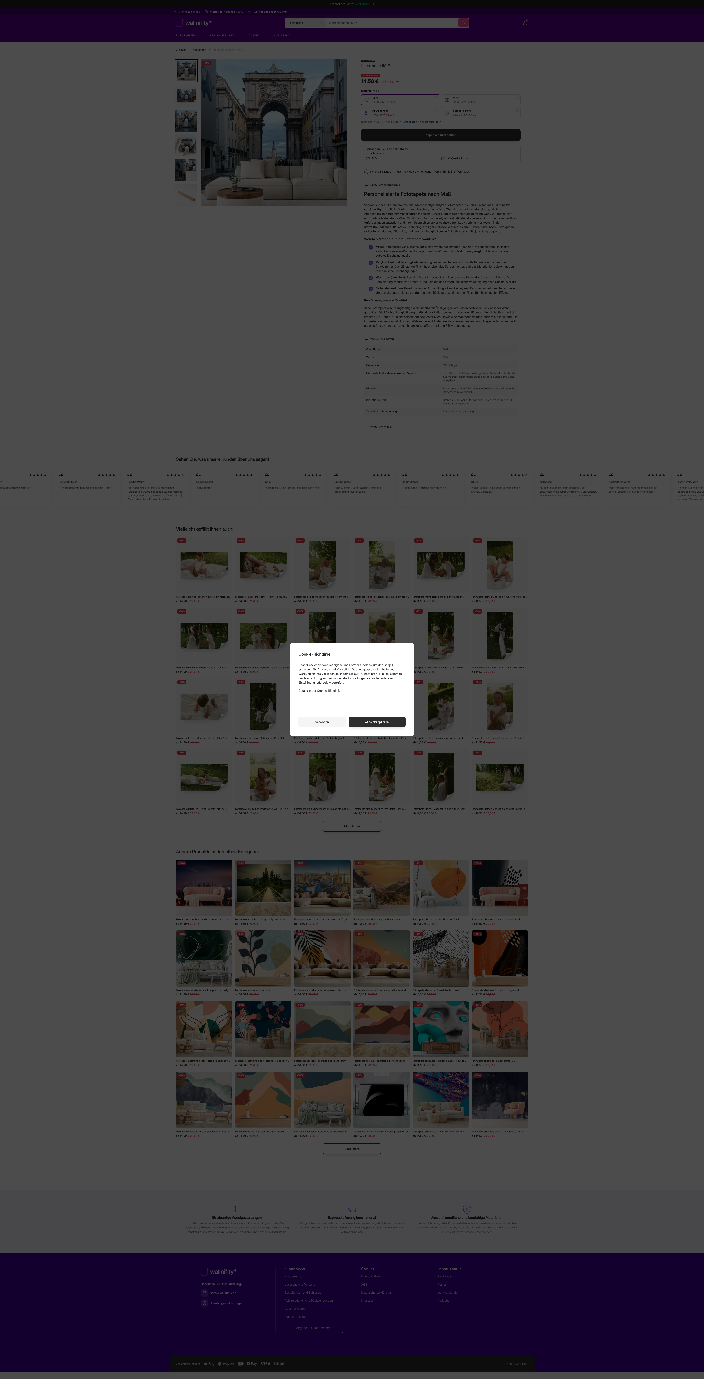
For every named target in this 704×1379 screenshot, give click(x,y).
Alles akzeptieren (377, 722)
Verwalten (322, 722)
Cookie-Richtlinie (328, 690)
